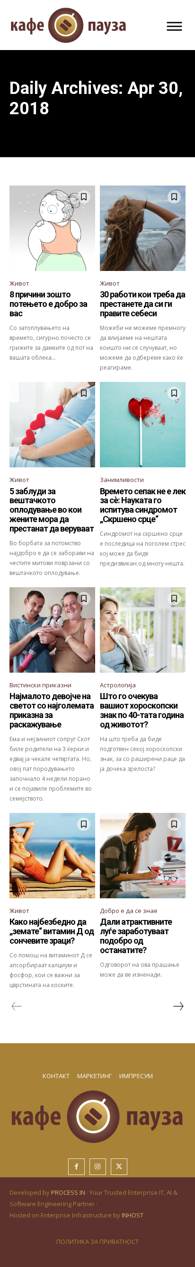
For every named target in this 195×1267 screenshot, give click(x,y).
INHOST (132, 1215)
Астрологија (118, 685)
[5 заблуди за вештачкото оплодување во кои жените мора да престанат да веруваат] (52, 424)
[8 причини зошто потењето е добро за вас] (52, 228)
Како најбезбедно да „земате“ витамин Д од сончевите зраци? (51, 931)
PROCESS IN (69, 1192)
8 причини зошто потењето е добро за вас (48, 303)
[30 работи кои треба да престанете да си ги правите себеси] (143, 228)
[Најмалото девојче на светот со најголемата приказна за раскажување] (52, 630)
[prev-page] (16, 1006)
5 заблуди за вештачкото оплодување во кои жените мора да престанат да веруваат (51, 509)
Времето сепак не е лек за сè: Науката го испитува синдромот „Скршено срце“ (143, 505)
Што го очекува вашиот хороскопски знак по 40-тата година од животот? (142, 710)
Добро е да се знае (129, 910)
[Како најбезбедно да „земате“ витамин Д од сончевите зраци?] (52, 855)
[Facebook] (76, 1166)
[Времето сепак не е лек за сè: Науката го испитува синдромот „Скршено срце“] (143, 424)
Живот (19, 283)
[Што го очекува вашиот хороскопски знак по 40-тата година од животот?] (143, 630)
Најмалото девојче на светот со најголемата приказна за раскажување (51, 710)
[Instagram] (97, 1166)
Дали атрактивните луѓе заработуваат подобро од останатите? (136, 935)
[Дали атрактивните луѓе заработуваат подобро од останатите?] (143, 855)
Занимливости (122, 479)
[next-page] (178, 1006)
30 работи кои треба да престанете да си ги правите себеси (142, 303)
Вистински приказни (40, 685)
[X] (119, 1166)
